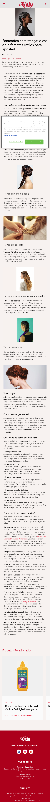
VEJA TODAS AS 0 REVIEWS (23, 715)
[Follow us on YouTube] (31, 752)
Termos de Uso (25, 798)
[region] (25, 132)
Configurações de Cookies (15, 796)
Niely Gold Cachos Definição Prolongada (24, 537)
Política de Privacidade (35, 793)
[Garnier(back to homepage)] (25, 4)
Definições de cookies (16, 142)
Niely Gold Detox (30, 601)
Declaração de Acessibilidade (16, 793)
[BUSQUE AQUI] (46, 4)
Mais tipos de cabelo (11, 59)
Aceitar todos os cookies (34, 142)
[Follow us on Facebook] (19, 752)
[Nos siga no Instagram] (25, 752)
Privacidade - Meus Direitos (34, 796)
